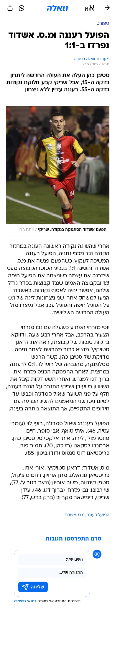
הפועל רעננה (97, 515)
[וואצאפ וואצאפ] (21, 8)
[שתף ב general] (10, 8)
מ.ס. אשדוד (74, 515)
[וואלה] (57, 8)
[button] (89, 8)
